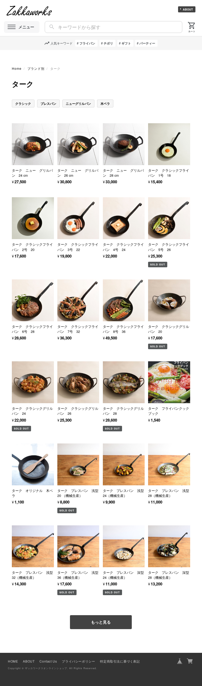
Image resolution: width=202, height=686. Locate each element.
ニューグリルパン (78, 103)
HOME (13, 661)
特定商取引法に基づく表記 (120, 661)
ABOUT (188, 9)
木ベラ (105, 103)
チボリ (108, 43)
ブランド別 (35, 68)
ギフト (126, 43)
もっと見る (101, 622)
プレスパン (48, 103)
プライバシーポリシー (78, 661)
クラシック (23, 103)
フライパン (87, 43)
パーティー (147, 43)
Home (17, 68)
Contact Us (48, 661)
